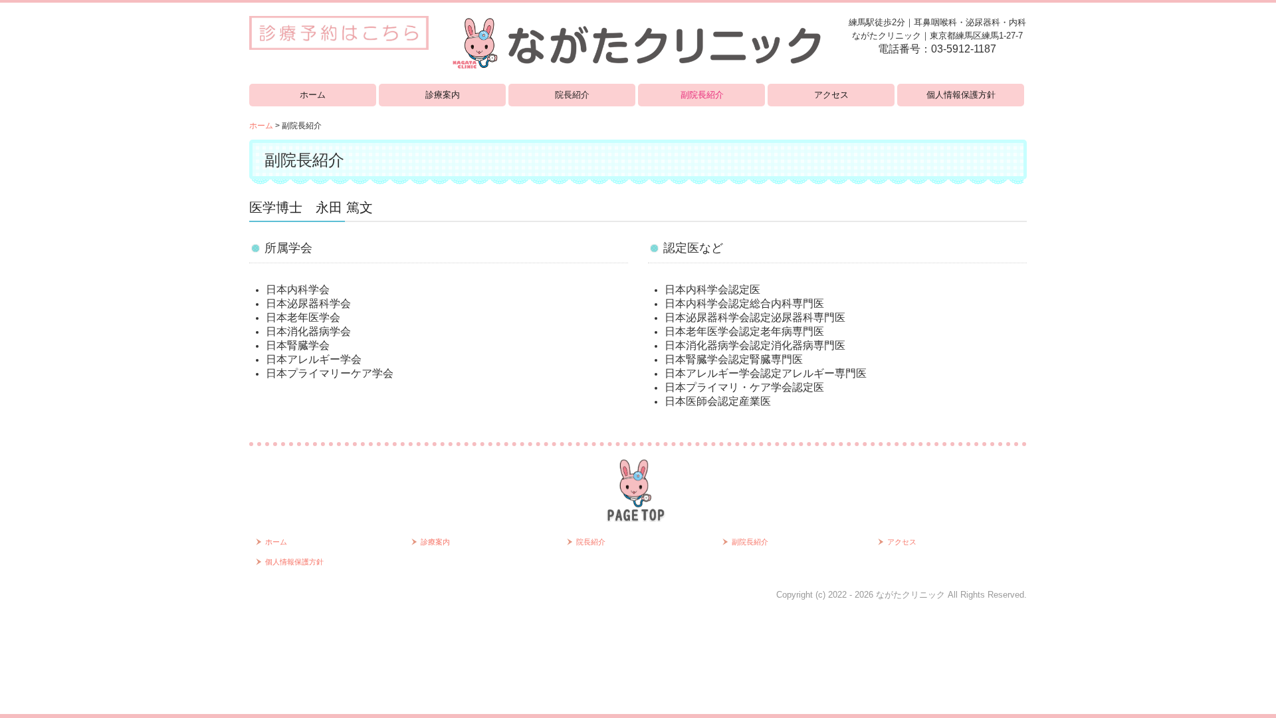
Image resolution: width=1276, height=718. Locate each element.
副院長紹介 (702, 95)
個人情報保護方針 (961, 95)
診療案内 (442, 95)
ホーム (313, 95)
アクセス (831, 95)
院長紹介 (572, 95)
